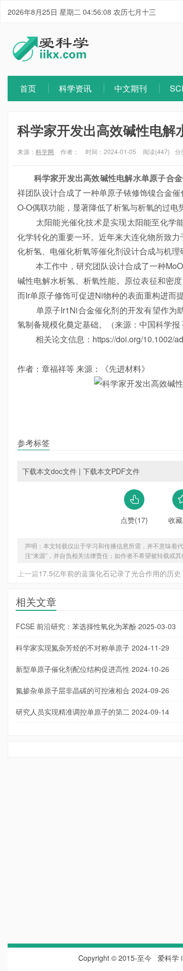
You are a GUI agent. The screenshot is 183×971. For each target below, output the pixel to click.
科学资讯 (75, 88)
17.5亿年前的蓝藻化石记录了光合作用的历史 (110, 573)
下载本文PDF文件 (111, 471)
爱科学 (168, 958)
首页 (28, 88)
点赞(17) (134, 520)
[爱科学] (51, 58)
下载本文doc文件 (49, 471)
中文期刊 (130, 88)
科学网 (45, 151)
